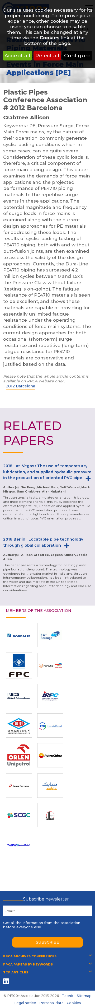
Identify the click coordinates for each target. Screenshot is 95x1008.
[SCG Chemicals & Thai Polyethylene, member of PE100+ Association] (19, 815)
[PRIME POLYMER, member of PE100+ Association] (19, 785)
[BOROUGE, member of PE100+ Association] (50, 635)
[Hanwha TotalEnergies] (50, 665)
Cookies (50, 37)
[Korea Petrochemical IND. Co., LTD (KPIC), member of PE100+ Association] (19, 725)
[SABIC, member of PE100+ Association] (50, 785)
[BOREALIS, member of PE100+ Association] (19, 635)
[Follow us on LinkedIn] (7, 981)
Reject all (47, 55)
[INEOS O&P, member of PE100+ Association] (19, 696)
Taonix (68, 996)
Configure (77, 55)
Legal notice (25, 1003)
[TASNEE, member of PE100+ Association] (19, 845)
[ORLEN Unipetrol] (19, 755)
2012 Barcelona (20, 386)
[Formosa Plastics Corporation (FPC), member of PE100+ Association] (19, 665)
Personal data (51, 1003)
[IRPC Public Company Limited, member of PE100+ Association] (50, 696)
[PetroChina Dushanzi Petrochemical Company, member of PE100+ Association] (50, 755)
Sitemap (84, 996)
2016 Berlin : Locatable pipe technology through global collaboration (43, 542)
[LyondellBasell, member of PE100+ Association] (50, 725)
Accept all (17, 55)
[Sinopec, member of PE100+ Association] (50, 815)
